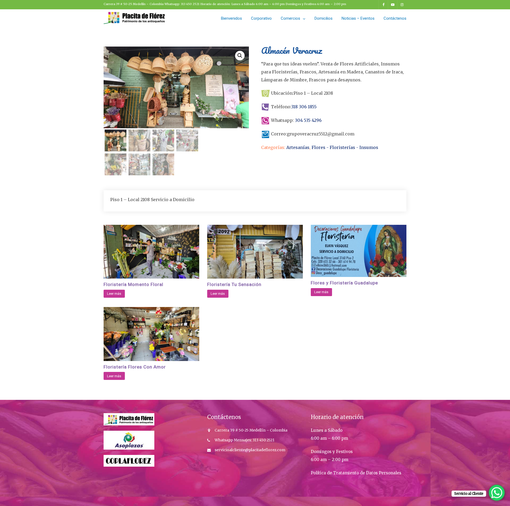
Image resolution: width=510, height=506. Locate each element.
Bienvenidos (231, 18)
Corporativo (261, 18)
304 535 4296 (308, 120)
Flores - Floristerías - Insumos (345, 147)
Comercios (290, 18)
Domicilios (323, 18)
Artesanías (297, 147)
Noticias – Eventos (358, 18)
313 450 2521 (263, 440)
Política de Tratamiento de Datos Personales (356, 472)
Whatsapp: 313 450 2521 (182, 4)
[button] (240, 55)
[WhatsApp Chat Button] (497, 493)
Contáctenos (395, 18)
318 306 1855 (304, 106)
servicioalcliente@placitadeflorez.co (248, 450)
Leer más (114, 294)
